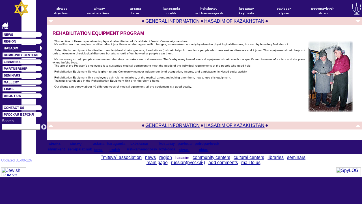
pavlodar (185, 143)
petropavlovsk (207, 143)
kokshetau (139, 144)
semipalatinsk (80, 149)
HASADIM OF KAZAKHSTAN (234, 21)
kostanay (167, 143)
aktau (203, 150)
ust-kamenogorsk (142, 149)
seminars (296, 157)
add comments (223, 162)
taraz (98, 150)
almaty (75, 144)
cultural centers (249, 157)
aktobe (55, 144)
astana (98, 143)
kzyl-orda (167, 149)
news (150, 157)
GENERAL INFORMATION (172, 21)
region (165, 157)
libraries (276, 157)
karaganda (116, 143)
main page (157, 162)
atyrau (184, 150)
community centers (211, 157)
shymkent (56, 149)
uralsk (114, 150)
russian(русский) (188, 162)
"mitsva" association (121, 157)
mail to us (250, 162)
